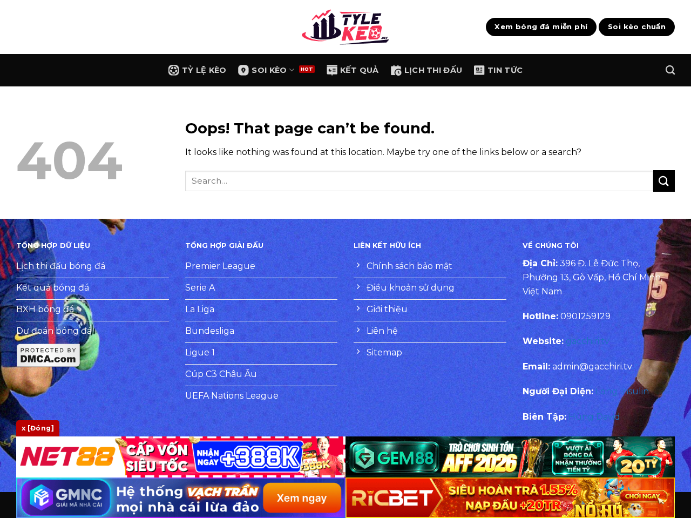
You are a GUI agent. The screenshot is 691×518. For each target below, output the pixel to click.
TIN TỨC (505, 70)
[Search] (670, 70)
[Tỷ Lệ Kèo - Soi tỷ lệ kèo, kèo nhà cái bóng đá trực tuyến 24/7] (345, 27)
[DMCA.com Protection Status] (48, 355)
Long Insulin (622, 391)
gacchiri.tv (587, 341)
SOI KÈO (269, 70)
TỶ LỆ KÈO (204, 70)
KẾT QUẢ (359, 70)
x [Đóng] (38, 428)
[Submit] (664, 180)
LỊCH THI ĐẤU (433, 70)
